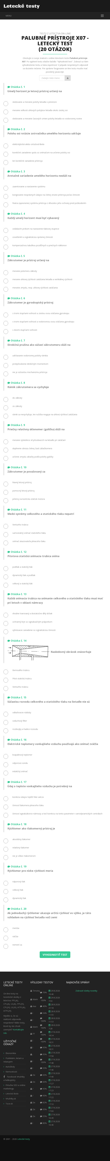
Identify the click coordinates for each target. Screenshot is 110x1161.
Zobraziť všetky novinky (86, 990)
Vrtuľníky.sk (11, 1098)
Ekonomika (11, 1053)
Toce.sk (9, 1103)
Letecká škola (12, 1093)
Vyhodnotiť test (55, 954)
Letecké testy (23, 1139)
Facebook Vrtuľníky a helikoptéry (14, 1078)
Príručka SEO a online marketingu (14, 1087)
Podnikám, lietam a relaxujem (13, 1060)
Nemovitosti (11, 1071)
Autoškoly (10, 1066)
